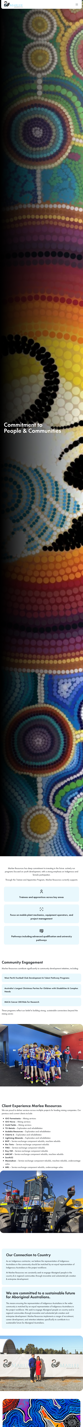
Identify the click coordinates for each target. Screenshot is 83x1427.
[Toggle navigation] (76, 4)
